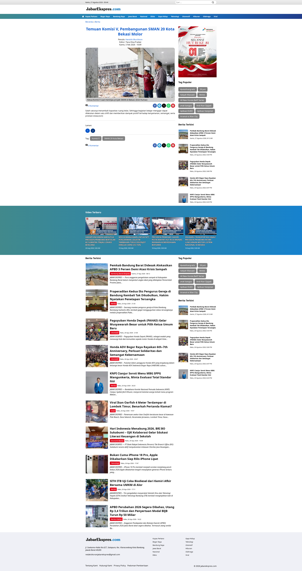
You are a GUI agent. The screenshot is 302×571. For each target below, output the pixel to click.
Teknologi (175, 16)
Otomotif (186, 16)
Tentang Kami (91, 565)
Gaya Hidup (163, 16)
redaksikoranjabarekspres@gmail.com (102, 554)
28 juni (203, 89)
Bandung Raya (119, 16)
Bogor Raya (105, 16)
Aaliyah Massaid (187, 94)
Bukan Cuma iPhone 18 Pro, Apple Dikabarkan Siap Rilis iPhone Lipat (134, 457)
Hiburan (196, 16)
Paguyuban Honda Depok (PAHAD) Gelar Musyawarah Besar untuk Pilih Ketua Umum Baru (202, 164)
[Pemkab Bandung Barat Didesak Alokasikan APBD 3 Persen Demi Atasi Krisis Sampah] (183, 134)
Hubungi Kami (105, 565)
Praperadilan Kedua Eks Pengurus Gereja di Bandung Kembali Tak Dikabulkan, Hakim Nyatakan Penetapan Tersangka (203, 148)
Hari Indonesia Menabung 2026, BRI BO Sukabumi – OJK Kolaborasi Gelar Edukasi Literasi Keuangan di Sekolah (139, 432)
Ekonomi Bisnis (117, 441)
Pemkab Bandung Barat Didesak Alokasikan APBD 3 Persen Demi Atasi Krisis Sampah (203, 133)
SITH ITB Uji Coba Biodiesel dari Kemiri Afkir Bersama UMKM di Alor (140, 483)
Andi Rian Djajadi (203, 105)
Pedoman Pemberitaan (137, 565)
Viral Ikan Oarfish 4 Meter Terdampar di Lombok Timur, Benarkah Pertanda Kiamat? (141, 404)
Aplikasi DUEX (186, 111)
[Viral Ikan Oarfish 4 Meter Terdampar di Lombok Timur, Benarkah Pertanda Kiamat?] (97, 411)
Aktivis (202, 94)
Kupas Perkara (91, 16)
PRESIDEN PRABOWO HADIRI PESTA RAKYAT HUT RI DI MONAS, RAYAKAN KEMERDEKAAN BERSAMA (167, 241)
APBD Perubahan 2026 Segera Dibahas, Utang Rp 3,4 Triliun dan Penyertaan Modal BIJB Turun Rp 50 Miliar (142, 511)
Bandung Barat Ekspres (120, 273)
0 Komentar (93, 106)
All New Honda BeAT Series (192, 100)
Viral (215, 16)
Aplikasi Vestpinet (205, 111)
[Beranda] (83, 16)
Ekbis (153, 16)
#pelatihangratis (187, 89)
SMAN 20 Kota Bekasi (113, 138)
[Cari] (213, 2)
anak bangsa (186, 105)
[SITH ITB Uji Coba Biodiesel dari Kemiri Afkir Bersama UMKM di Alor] (97, 490)
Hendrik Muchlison (134, 39)
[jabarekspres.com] (103, 9)
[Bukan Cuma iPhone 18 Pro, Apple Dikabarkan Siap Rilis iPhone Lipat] (97, 464)
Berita (97, 22)
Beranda (89, 22)
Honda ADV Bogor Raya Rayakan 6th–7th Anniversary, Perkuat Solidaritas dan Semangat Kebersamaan (203, 181)
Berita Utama (116, 519)
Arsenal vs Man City (189, 116)
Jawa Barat (132, 16)
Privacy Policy (120, 565)
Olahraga (206, 16)
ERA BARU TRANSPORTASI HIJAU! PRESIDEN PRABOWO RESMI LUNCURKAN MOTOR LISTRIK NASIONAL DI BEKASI (200, 241)
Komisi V (96, 138)
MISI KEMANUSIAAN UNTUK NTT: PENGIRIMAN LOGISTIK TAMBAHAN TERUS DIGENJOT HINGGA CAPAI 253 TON (134, 241)
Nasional (143, 16)
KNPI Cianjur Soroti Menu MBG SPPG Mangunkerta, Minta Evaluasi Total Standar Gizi (202, 196)
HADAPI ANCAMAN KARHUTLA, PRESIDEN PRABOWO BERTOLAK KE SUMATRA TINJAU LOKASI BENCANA (100, 241)
